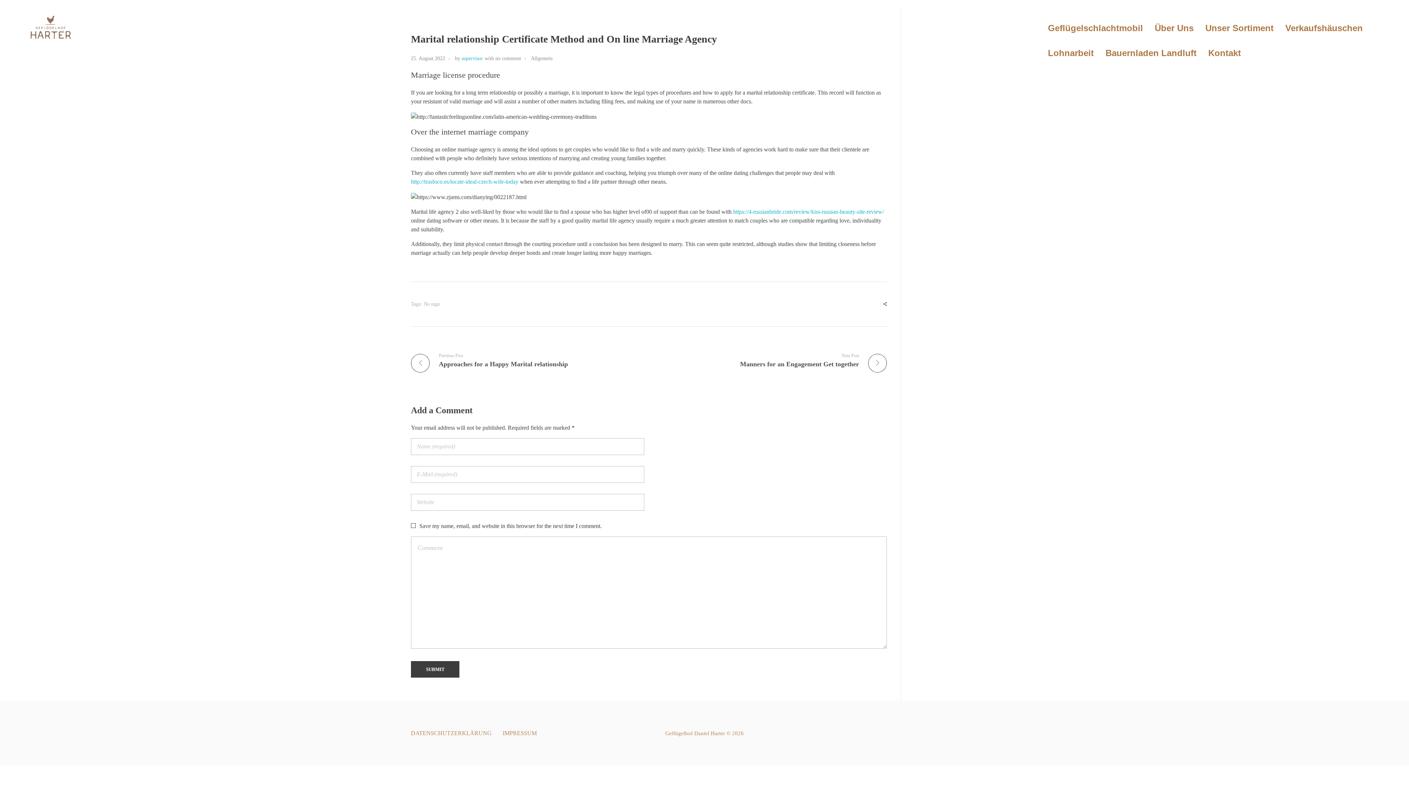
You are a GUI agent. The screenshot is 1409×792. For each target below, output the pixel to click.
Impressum (520, 733)
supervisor (472, 58)
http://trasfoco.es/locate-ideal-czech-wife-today (464, 182)
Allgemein (542, 58)
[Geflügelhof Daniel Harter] (50, 28)
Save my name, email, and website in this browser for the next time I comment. (510, 526)
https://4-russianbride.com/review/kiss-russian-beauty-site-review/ (808, 212)
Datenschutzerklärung (451, 733)
